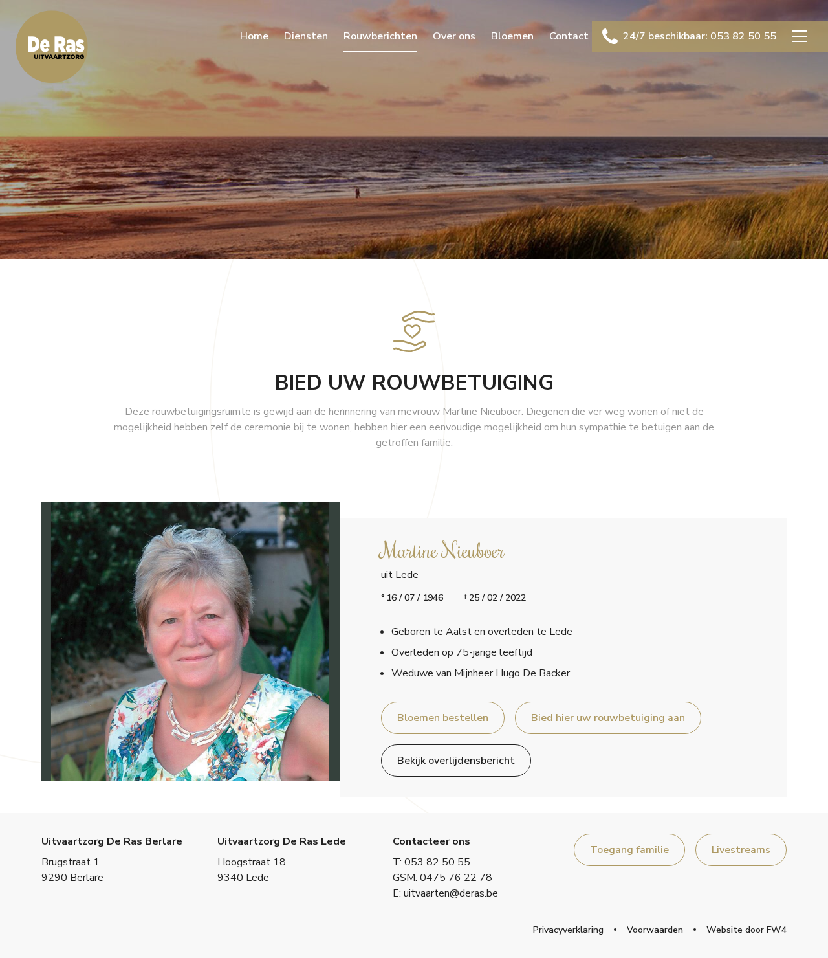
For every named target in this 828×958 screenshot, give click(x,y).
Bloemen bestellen (442, 718)
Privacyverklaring (568, 930)
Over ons (454, 36)
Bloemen (512, 36)
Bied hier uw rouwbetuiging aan (608, 718)
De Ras (52, 46)
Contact (569, 36)
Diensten (306, 36)
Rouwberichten (380, 36)
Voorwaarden (655, 930)
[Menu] (799, 36)
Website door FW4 (746, 930)
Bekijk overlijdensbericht (456, 760)
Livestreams (741, 850)
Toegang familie (629, 850)
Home (254, 36)
